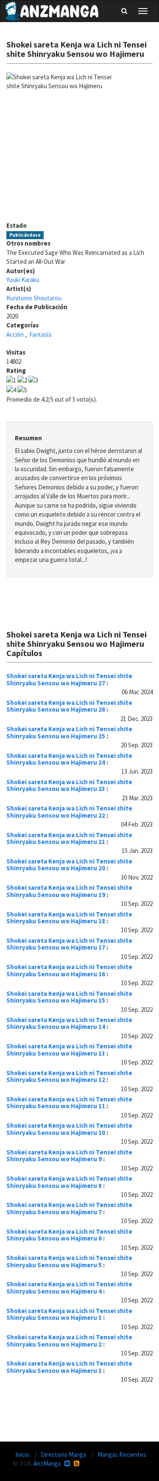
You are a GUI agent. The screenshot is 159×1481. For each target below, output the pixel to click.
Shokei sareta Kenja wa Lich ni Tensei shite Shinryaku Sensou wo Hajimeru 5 (69, 1261)
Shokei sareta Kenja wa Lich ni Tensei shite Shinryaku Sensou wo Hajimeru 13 (69, 1049)
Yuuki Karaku (22, 280)
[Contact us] (67, 1463)
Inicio (23, 1454)
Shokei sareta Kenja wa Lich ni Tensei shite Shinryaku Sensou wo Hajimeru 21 (69, 838)
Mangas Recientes (122, 1454)
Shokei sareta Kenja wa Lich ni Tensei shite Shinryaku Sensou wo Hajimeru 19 (69, 891)
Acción (15, 334)
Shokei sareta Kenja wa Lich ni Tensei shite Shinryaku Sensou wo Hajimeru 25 (69, 732)
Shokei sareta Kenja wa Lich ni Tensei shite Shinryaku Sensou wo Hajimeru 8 (69, 1182)
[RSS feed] (76, 1463)
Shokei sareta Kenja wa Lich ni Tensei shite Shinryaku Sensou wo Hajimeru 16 (69, 970)
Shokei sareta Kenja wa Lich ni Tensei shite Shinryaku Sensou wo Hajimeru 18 (69, 917)
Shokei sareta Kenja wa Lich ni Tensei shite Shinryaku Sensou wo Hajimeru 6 (69, 1235)
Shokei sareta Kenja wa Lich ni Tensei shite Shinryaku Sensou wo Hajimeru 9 (69, 1155)
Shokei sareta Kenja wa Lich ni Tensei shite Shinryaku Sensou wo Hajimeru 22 (69, 811)
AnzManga (47, 1463)
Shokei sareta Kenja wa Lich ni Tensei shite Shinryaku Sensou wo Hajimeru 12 (69, 1076)
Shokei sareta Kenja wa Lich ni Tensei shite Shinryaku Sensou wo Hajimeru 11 (69, 1102)
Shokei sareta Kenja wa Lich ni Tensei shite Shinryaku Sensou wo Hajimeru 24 (69, 759)
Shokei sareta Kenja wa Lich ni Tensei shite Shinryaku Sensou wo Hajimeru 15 (69, 997)
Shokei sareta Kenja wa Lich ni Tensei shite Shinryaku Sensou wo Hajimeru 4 (69, 1287)
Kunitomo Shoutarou (33, 298)
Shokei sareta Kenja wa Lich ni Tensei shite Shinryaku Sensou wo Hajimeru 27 (69, 679)
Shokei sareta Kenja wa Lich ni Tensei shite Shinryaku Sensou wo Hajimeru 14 (69, 1023)
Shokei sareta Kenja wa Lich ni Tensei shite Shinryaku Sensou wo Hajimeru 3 (69, 1314)
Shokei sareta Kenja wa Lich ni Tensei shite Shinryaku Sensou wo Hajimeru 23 (69, 785)
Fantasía (40, 334)
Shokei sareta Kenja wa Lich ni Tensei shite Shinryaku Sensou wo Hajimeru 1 (69, 1367)
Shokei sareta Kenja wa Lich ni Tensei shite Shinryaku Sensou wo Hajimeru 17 (69, 944)
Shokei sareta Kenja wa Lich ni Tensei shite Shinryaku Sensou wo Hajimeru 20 (69, 864)
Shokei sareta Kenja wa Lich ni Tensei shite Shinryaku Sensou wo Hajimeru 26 (69, 706)
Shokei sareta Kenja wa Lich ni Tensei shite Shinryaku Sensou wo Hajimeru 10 (69, 1129)
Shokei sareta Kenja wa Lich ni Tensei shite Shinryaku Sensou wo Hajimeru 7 (69, 1208)
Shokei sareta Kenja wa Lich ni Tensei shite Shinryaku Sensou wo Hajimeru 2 (69, 1340)
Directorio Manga (64, 1454)
